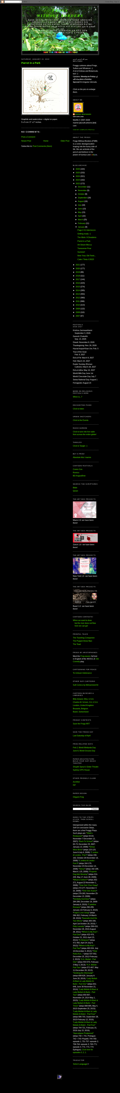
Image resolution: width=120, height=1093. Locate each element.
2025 (78, 173)
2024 (78, 176)
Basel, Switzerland (80, 712)
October (81, 194)
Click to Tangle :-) (80, 446)
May (79, 212)
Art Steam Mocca (84, 245)
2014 (78, 290)
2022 (78, 184)
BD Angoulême (79, 476)
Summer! (81, 252)
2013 (78, 294)
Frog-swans (85, 656)
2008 (78, 312)
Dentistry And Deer (81, 899)
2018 (78, 276)
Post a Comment (28, 137)
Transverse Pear (84, 248)
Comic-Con (77, 469)
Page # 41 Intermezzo (86, 230)
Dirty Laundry (78, 926)
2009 (78, 309)
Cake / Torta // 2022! (85, 259)
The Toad (77, 644)
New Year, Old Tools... (86, 256)
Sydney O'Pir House (81, 770)
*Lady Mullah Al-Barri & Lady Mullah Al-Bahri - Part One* (85, 981)
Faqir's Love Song (81, 913)
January (81, 227)
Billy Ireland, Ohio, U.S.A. (83, 699)
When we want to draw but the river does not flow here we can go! (84, 623)
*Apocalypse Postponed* (83, 1033)
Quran (75, 491)
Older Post (65, 141)
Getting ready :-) (84, 234)
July (79, 205)
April (80, 216)
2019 (78, 272)
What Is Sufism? (80, 880)
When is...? (77, 397)
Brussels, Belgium (80, 709)
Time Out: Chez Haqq (88, 885)
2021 (78, 265)
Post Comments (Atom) (42, 146)
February (81, 223)
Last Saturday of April (82, 736)
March (80, 220)
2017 (78, 279)
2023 (78, 180)
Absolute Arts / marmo (82, 457)
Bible (75, 488)
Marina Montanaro (83, 114)
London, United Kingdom (83, 705)
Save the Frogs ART (81, 724)
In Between (84, 940)
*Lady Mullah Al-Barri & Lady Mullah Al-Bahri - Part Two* (85, 992)
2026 (78, 169)
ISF (74, 785)
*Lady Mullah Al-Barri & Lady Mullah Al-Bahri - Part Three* (85, 1003)
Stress (82, 869)
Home (45, 141)
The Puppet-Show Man (82, 641)
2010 (78, 305)
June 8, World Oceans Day (84, 751)
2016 (78, 283)
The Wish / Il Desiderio (86, 237)
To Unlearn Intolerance (82, 673)
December (82, 187)
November (82, 190)
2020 (78, 269)
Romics (76, 473)
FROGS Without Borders (60, 13)
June (80, 209)
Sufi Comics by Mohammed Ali (85, 685)
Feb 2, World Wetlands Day (84, 748)
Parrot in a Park (30, 62)
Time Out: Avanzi (89, 891)
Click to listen (78, 409)
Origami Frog (78, 797)
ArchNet (76, 782)
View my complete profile (84, 129)
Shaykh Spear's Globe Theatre (85, 767)
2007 (78, 316)
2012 (78, 298)
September (82, 198)
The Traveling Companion (84, 638)
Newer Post (26, 141)
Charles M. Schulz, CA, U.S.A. (85, 702)
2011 (78, 301)
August (81, 201)
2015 (78, 287)
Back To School (85, 841)
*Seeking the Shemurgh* (83, 973)
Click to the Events (80, 420)
